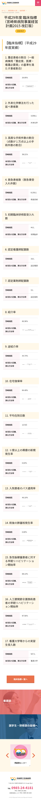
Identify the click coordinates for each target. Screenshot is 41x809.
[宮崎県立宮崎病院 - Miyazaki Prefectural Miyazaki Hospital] (10, 3)
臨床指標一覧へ (20, 679)
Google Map (29, 783)
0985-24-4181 (22, 787)
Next (33, 755)
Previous (7, 755)
